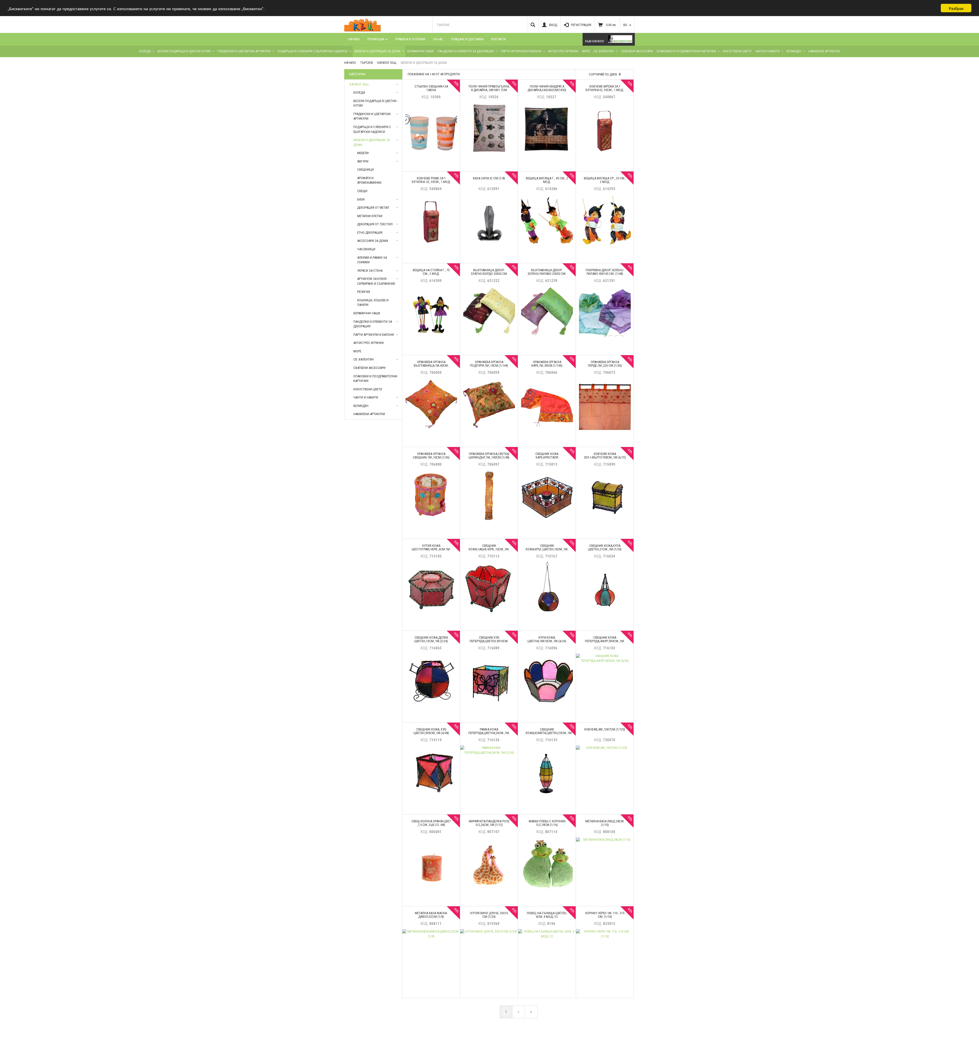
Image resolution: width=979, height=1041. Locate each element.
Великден (794, 51)
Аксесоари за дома (372, 241)
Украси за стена (369, 270)
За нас (438, 39)
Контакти (498, 39)
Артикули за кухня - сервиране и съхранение (376, 281)
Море (586, 51)
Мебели (363, 153)
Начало (354, 39)
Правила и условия (410, 39)
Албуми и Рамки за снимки (372, 260)
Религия (363, 292)
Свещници (365, 169)
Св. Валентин (604, 51)
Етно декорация (369, 232)
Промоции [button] (376, 39)
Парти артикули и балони (521, 51)
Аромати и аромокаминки (369, 180)
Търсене (366, 63)
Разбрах (956, 8)
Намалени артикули (824, 51)
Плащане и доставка (467, 39)
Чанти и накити (767, 51)
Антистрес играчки (563, 51)
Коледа (145, 51)
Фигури (362, 161)
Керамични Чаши (420, 51)
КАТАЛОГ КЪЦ (386, 63)
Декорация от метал (373, 207)
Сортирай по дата (603, 74)
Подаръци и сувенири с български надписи (312, 51)
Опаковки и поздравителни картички (686, 51)
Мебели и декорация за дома (377, 51)
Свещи (362, 191)
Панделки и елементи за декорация (465, 51)
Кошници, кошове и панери (373, 302)
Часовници (366, 249)
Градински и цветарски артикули (243, 51)
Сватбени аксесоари (637, 51)
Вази (361, 199)
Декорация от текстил (375, 224)
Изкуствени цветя (737, 51)
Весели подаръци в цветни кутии (184, 51)
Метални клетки (369, 216)
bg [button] (625, 25)
